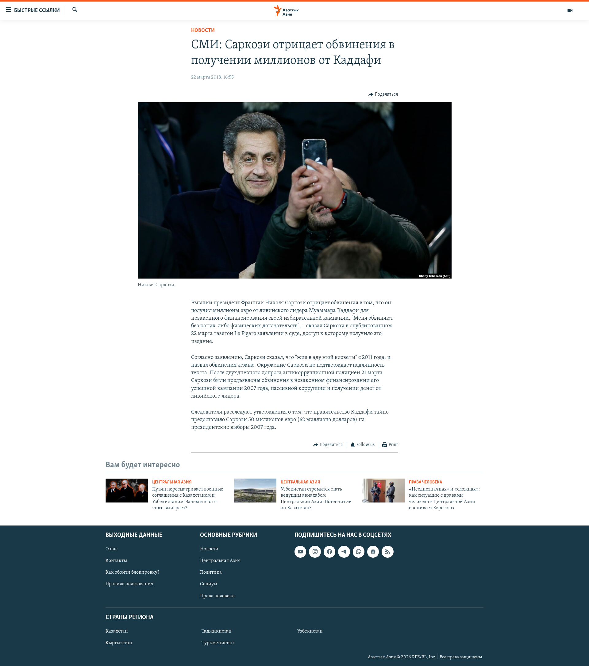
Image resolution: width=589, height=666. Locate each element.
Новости (203, 30)
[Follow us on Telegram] (344, 551)
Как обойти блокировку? (132, 572)
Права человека (425, 482)
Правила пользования (129, 584)
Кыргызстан (119, 643)
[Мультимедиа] (570, 10)
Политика (211, 572)
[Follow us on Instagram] (315, 551)
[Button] (383, 94)
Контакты (116, 560)
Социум (208, 584)
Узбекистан (310, 631)
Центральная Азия (172, 482)
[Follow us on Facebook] (329, 551)
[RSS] (387, 551)
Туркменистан (218, 643)
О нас (111, 549)
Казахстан (117, 631)
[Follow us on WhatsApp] (358, 551)
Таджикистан (217, 631)
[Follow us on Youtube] (300, 551)
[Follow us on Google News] (373, 551)
